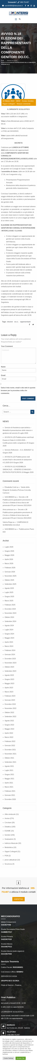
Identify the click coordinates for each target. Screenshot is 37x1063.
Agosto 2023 (9, 675)
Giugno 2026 (9, 551)
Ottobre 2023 (9, 667)
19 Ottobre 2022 (8, 101)
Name (3, 367)
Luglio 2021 (9, 770)
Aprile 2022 (9, 733)
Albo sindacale (10, 814)
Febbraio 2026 (10, 568)
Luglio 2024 (9, 630)
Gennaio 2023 (10, 700)
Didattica (8, 827)
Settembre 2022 (10, 716)
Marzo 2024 (9, 646)
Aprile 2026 (9, 559)
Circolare (8, 822)
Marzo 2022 (9, 737)
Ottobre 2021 (9, 758)
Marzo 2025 (9, 601)
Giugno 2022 (9, 725)
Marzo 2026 (9, 563)
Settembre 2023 (10, 671)
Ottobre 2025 (9, 580)
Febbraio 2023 (10, 696)
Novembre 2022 (10, 708)
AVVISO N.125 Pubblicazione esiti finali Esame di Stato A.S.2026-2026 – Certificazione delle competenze (18, 440)
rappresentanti (25, 322)
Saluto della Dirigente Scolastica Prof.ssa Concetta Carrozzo (17, 490)
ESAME (7, 831)
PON (6, 856)
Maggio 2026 (9, 555)
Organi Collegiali (12, 60)
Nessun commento (23, 104)
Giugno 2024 (9, 634)
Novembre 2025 (10, 576)
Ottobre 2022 (9, 712)
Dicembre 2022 (10, 704)
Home (2, 60)
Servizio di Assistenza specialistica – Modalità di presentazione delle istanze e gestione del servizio (17, 430)
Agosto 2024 (9, 625)
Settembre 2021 (10, 762)
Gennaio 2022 (10, 745)
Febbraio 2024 (10, 650)
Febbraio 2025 (10, 605)
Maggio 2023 (9, 683)
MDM (18, 101)
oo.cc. (16, 322)
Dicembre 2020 (10, 799)
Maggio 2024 (9, 638)
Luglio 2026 (9, 547)
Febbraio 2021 (10, 791)
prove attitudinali (11, 860)
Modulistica (9, 847)
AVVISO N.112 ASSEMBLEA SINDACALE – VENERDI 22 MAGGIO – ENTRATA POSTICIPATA (17, 469)
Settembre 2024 (10, 621)
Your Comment (7, 346)
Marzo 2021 (9, 787)
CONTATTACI (18, 899)
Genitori (31, 101)
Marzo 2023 (9, 692)
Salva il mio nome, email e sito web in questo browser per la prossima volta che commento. (18, 390)
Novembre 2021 (10, 754)
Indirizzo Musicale (11, 843)
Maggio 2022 (9, 729)
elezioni (10, 322)
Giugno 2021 (9, 774)
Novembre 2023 (10, 663)
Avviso (24, 101)
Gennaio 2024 (10, 654)
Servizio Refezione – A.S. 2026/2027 (18, 450)
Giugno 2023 (9, 679)
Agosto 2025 (9, 588)
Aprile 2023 (9, 688)
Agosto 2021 (9, 766)
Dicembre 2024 (10, 609)
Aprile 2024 (9, 642)
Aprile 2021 (9, 783)
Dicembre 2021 (10, 750)
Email (3, 375)
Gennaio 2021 (10, 795)
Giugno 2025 (9, 596)
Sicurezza (8, 864)
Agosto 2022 (9, 721)
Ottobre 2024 (9, 617)
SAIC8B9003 (9, 497)
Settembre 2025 (10, 584)
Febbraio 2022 (10, 741)
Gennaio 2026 (10, 572)
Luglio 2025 (9, 592)
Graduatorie (9, 839)
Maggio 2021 (9, 779)
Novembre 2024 (10, 613)
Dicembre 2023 (10, 659)
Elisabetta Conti (10, 487)
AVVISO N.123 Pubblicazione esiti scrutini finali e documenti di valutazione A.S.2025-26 (17, 459)
